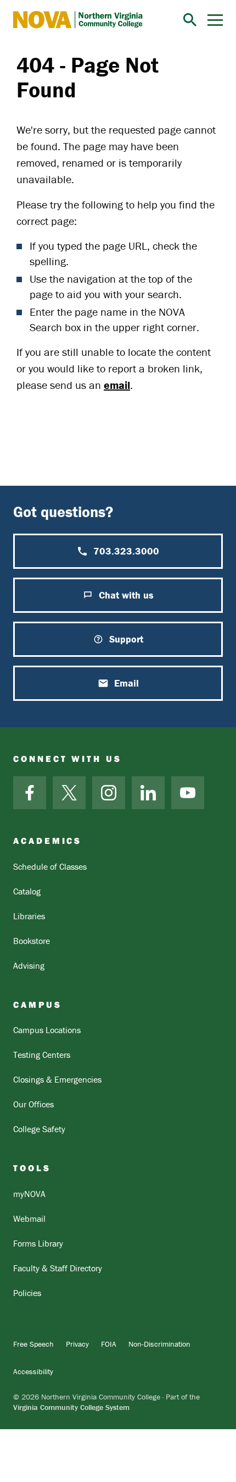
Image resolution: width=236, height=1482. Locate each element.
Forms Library (38, 1243)
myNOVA (29, 1193)
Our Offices (33, 1104)
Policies (27, 1292)
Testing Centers (41, 1054)
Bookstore (31, 940)
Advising (28, 965)
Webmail (29, 1218)
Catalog (27, 891)
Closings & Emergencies (57, 1079)
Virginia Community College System (71, 1407)
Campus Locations (47, 1029)
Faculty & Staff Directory (57, 1268)
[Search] (189, 19)
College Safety (39, 1128)
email (117, 385)
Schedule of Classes (50, 866)
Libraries (29, 915)
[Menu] (215, 20)
